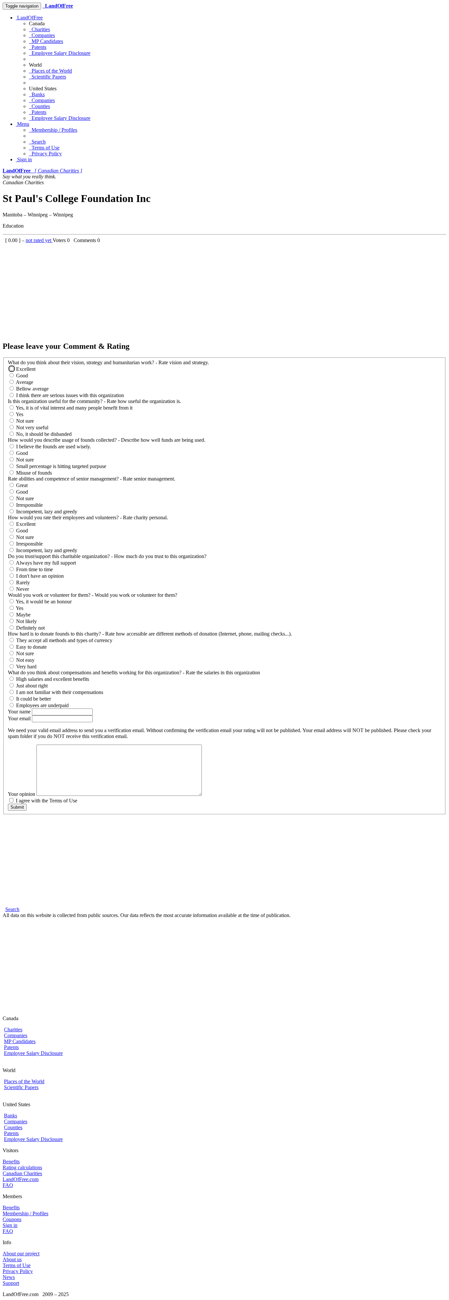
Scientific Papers (47, 76)
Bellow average (32, 389)
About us (12, 1259)
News (9, 1277)
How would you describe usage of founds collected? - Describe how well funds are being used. (106, 440)
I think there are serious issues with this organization (69, 395)
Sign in (24, 159)
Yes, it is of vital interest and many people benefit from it (73, 408)
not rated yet (39, 240)
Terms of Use (44, 147)
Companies (42, 35)
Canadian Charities (22, 1173)
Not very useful (31, 427)
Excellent (25, 369)
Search (37, 142)
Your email (20, 718)
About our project (21, 1253)
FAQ (8, 1185)
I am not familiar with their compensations (59, 692)
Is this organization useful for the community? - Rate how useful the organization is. (94, 401)
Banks (37, 94)
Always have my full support (45, 563)
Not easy (25, 660)
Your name (20, 711)
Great (21, 485)
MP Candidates (46, 41)
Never (22, 589)
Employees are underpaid (42, 705)
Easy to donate (31, 647)
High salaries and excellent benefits (52, 679)
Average (24, 382)
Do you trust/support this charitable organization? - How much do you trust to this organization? (107, 556)
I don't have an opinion (39, 576)
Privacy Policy (45, 153)
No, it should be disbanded (43, 434)
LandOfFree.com (20, 1179)
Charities (39, 29)
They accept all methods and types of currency (63, 640)
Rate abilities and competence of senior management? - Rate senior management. (91, 479)
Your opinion (22, 794)
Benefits (11, 1161)
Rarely (22, 582)
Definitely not (30, 628)
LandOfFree (29, 17)
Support (11, 1283)
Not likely (26, 621)
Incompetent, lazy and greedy (46, 511)
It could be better (33, 699)
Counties (39, 106)
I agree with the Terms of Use (45, 800)
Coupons (12, 1219)
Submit (17, 807)
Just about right (31, 685)
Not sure (24, 421)
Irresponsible (29, 505)
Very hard (25, 666)
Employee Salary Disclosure (59, 53)
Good (21, 375)
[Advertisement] (200, 289)
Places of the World (50, 71)
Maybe (23, 614)
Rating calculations (22, 1167)
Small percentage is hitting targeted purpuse (60, 466)
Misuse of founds (33, 473)
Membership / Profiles (53, 130)
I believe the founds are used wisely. (53, 446)
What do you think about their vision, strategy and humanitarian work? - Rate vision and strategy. (108, 362)
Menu (22, 124)
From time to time (34, 569)
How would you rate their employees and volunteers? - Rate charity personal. (88, 517)
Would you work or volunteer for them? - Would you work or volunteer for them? (92, 595)
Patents (37, 47)
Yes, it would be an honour (43, 601)
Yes (19, 414)
